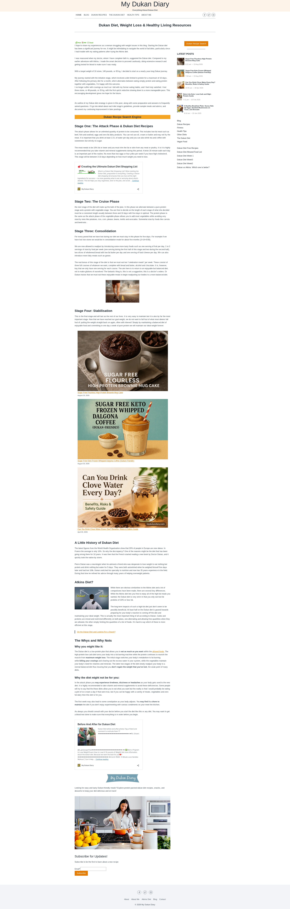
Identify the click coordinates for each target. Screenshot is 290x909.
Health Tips (133, 15)
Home (78, 15)
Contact (162, 899)
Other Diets (182, 135)
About (126, 899)
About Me (146, 15)
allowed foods (158, 651)
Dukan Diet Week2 (185, 163)
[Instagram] (213, 15)
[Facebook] (205, 15)
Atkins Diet (146, 899)
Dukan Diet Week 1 (185, 156)
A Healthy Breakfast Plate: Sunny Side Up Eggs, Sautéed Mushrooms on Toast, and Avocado (199, 107)
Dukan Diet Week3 (185, 160)
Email (77, 869)
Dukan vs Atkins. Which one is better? (193, 167)
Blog (86, 15)
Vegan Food (182, 142)
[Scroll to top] (284, 905)
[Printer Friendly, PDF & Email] (84, 42)
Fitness (180, 128)
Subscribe (81, 873)
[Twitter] (209, 15)
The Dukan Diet (117, 15)
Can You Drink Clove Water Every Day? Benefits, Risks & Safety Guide (108, 529)
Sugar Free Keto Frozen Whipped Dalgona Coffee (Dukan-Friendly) (106, 461)
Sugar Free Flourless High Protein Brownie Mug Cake (100, 393)
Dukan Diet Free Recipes (187, 148)
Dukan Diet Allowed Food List (189, 152)
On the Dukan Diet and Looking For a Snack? (96, 632)
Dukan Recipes (99, 15)
